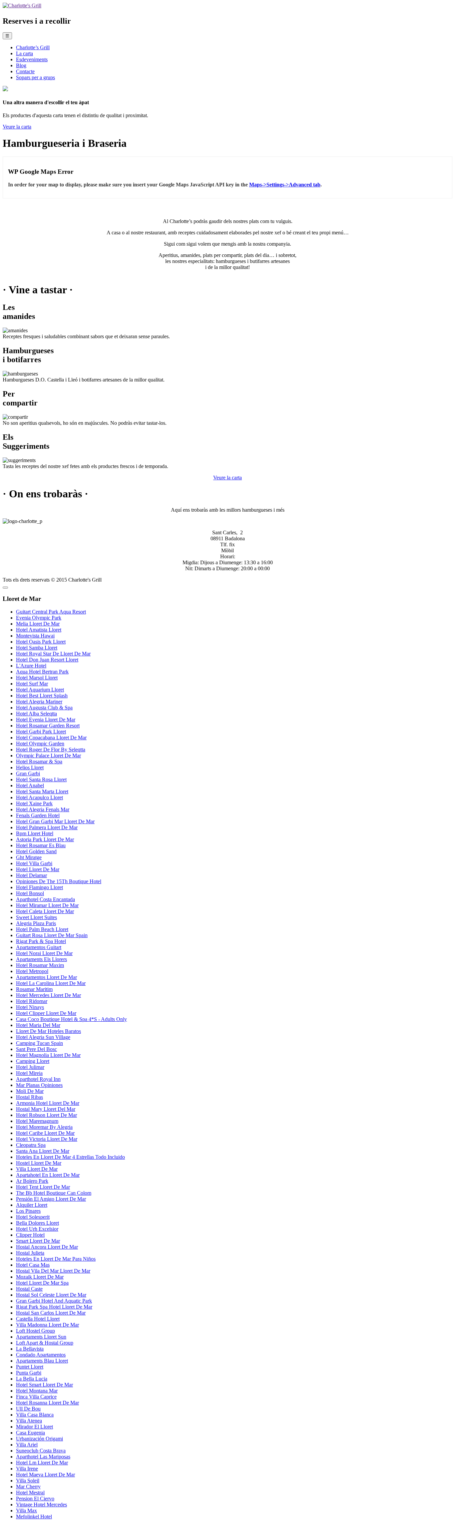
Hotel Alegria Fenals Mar (42, 809)
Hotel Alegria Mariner (39, 701)
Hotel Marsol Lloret (37, 677)
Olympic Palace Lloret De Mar (48, 755)
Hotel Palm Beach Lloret (42, 929)
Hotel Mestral (30, 1492)
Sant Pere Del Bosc (36, 1049)
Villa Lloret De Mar (37, 1169)
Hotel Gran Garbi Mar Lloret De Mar (55, 821)
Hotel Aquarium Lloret (40, 689)
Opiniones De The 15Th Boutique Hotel (58, 881)
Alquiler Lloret (31, 1205)
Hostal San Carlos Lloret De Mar (51, 1313)
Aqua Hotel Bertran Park (42, 671)
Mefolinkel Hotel (34, 1516)
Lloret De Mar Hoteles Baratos (48, 1031)
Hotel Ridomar (31, 1001)
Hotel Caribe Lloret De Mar (45, 1133)
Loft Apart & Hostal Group (44, 1343)
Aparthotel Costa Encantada (45, 899)
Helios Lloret (30, 767)
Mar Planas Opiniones (39, 1085)
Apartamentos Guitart (38, 947)
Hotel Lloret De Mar (37, 869)
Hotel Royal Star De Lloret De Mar (53, 653)
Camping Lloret (32, 1061)
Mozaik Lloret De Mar (40, 1277)
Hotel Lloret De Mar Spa (42, 1283)
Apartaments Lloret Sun (41, 1337)
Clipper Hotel (30, 1235)
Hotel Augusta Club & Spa (44, 707)
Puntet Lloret (29, 1367)
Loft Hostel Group (35, 1331)
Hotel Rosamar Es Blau (41, 845)
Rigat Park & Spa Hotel (41, 941)
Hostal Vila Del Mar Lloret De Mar (53, 1271)
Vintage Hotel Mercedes (41, 1504)
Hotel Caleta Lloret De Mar (45, 911)
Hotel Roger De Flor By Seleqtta (50, 749)
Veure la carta (17, 126)
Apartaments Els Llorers (41, 959)
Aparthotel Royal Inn (38, 1079)
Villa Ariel (27, 1444)
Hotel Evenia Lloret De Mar (45, 719)
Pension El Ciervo (35, 1498)
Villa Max (26, 1510)
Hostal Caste (29, 1289)
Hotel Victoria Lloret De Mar (46, 1139)
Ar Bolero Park (32, 1181)
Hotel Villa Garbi (34, 863)
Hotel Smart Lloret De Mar (44, 1385)
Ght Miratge (29, 857)
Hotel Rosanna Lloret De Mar (47, 1402)
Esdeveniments (32, 59)
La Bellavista (30, 1349)
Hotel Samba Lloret (36, 647)
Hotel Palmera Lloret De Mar (47, 827)
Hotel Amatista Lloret (38, 630)
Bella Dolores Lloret (37, 1223)
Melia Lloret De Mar (38, 624)
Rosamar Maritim (34, 989)
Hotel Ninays (30, 1007)
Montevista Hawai (35, 635)
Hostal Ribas (29, 1097)
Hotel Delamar (31, 875)
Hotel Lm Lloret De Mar (42, 1462)
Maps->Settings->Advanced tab (284, 184)
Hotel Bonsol (30, 893)
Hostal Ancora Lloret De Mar (47, 1247)
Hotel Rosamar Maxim (40, 965)
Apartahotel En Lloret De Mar (48, 1175)
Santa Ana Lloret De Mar (42, 1151)
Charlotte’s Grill (33, 47)
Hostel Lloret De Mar (38, 1163)
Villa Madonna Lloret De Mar (47, 1325)
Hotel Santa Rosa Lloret (41, 779)
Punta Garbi (28, 1373)
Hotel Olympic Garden (40, 743)
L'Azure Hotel (31, 665)
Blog (21, 65)
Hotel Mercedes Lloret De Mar (48, 995)
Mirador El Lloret (34, 1426)
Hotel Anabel (30, 785)
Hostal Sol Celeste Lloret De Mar (51, 1295)
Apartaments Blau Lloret (42, 1361)
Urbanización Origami (39, 1438)
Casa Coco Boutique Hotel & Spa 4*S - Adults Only (71, 1019)
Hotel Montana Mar (37, 1391)
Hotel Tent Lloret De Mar (43, 1187)
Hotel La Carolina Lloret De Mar (51, 983)
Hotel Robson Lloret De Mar (46, 1115)
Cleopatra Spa (31, 1145)
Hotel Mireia (29, 1073)
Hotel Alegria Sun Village (43, 1037)
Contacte (25, 71)
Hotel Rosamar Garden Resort (48, 725)
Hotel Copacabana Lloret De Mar (51, 737)
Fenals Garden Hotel (38, 815)
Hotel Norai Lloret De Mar (44, 953)
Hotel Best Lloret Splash (42, 695)
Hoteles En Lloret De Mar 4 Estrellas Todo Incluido (70, 1157)
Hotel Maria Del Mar (38, 1025)
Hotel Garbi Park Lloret (41, 731)
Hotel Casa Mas (33, 1265)
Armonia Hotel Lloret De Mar (47, 1103)
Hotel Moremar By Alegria (44, 1127)
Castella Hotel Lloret (38, 1319)
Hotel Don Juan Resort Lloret (47, 659)
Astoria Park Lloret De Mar (45, 839)
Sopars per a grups (35, 77)
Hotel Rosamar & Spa (39, 761)
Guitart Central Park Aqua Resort (51, 612)
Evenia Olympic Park (38, 618)
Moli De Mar (30, 1091)
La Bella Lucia (31, 1379)
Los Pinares (28, 1211)
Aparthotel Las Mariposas (43, 1456)
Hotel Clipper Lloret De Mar (46, 1013)
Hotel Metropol (32, 971)
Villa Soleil (27, 1480)
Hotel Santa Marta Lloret (42, 791)
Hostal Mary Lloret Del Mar (45, 1109)
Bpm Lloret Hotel (34, 833)
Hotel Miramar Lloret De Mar (47, 905)
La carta (24, 53)
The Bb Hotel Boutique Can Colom (53, 1193)
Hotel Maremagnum (37, 1121)
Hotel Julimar (30, 1067)
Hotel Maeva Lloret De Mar (45, 1474)
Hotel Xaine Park (34, 803)
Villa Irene (27, 1468)
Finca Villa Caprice (36, 1396)
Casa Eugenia (30, 1432)
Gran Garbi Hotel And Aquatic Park (54, 1301)
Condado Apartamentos (41, 1355)
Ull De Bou (28, 1408)
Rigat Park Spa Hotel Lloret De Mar (54, 1307)
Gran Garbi (28, 773)
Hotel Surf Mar (32, 683)
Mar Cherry (28, 1486)
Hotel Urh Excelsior (37, 1229)
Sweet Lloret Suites (36, 917)
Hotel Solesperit (33, 1217)
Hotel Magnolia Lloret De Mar (48, 1055)
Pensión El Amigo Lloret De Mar (51, 1199)
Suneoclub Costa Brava (41, 1450)
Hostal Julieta (30, 1253)
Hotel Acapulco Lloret (39, 797)
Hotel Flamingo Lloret (39, 887)
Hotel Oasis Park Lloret (41, 641)
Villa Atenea (29, 1420)
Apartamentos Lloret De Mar (46, 977)
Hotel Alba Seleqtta (36, 713)
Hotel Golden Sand (36, 851)
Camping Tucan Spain (39, 1043)
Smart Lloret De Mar (38, 1241)
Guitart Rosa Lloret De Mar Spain (52, 935)
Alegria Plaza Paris (36, 923)
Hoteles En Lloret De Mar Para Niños (56, 1259)
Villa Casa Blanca (35, 1414)
